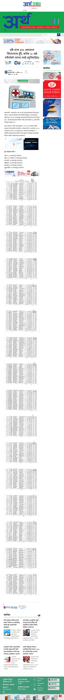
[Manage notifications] (61, 693)
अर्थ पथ (10, 71)
